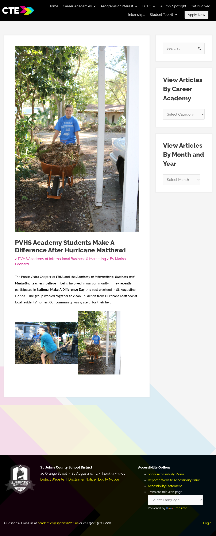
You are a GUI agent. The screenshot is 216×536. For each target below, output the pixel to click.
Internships (136, 15)
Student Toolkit (161, 15)
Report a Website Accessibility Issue (174, 480)
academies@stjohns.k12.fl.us (58, 523)
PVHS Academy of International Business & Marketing (62, 259)
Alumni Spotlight (173, 6)
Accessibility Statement (165, 486)
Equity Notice (108, 479)
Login (207, 523)
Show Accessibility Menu (166, 474)
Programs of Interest (117, 6)
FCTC (146, 6)
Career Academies (77, 6)
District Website (52, 479)
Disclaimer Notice (82, 479)
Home (53, 6)
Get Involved (200, 6)
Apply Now (196, 15)
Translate (180, 508)
